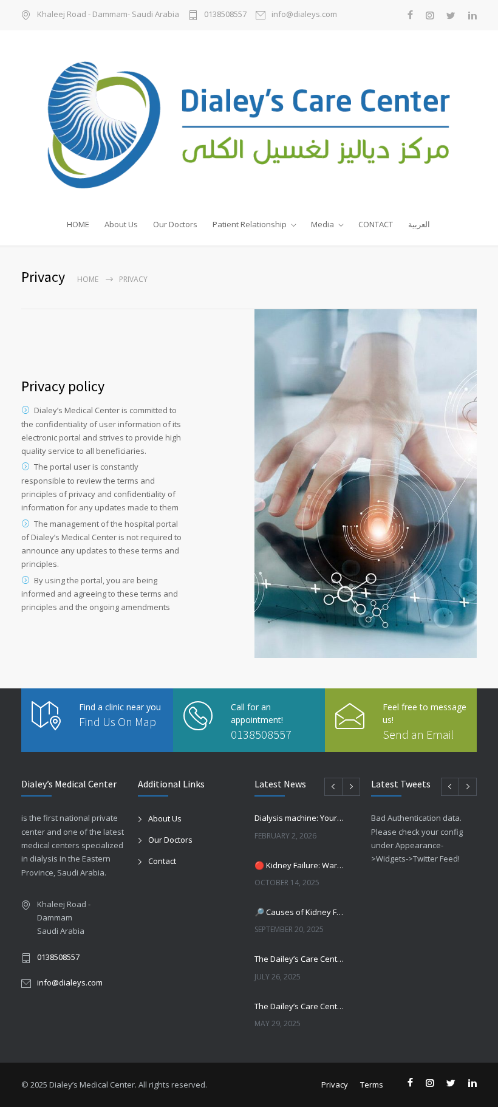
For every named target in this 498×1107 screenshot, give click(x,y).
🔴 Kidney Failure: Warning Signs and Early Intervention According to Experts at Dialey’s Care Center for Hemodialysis (299, 865)
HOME (78, 224)
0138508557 (225, 14)
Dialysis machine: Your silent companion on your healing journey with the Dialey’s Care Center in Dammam (299, 817)
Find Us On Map (117, 721)
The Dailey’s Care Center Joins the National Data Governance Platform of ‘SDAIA (299, 958)
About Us (121, 224)
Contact (162, 860)
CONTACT (375, 224)
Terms (371, 1084)
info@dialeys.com (304, 14)
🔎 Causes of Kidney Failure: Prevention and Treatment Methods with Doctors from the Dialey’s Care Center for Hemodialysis (299, 912)
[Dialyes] (249, 119)
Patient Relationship (250, 224)
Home (87, 279)
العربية (419, 224)
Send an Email (418, 734)
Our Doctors (175, 224)
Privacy (334, 1084)
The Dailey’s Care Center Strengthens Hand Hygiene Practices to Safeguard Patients (299, 1006)
